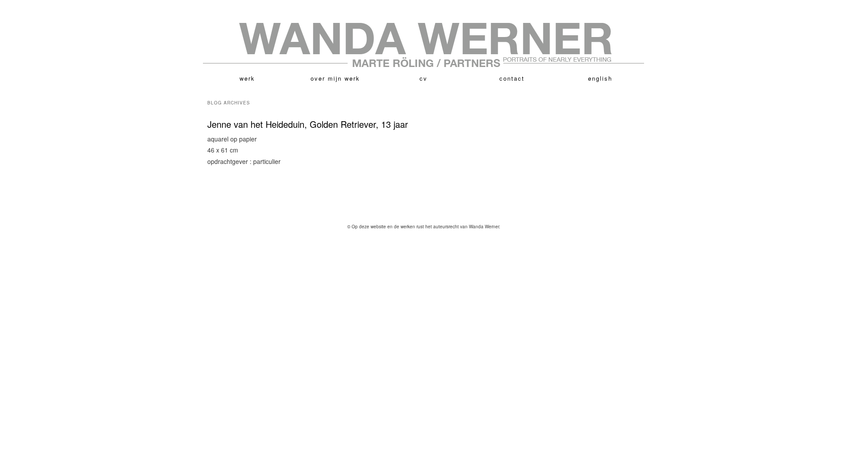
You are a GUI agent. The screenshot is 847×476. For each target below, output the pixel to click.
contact (512, 78)
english (600, 78)
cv (423, 78)
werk (247, 78)
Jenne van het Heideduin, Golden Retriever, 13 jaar (307, 124)
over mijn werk (335, 78)
